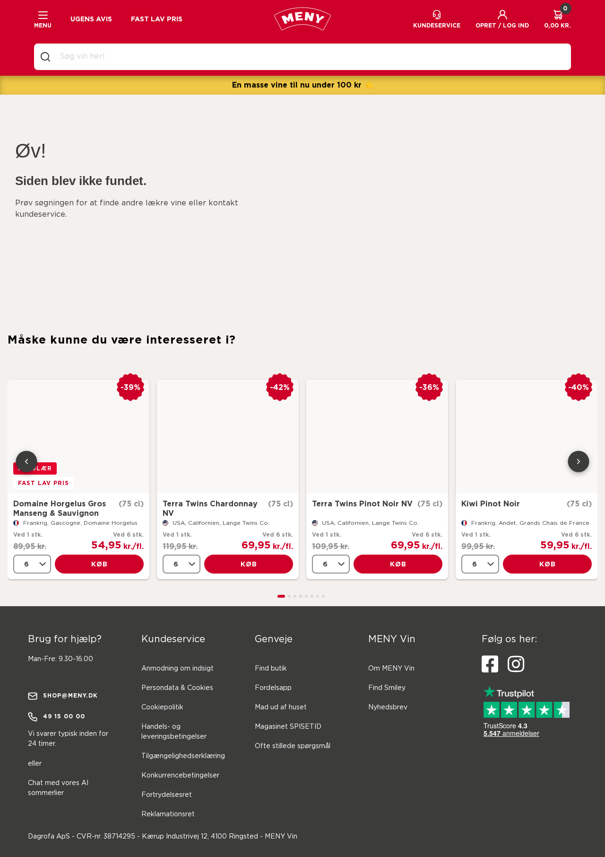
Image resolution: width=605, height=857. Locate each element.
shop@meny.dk (70, 695)
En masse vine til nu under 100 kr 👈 (302, 84)
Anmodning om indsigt (177, 668)
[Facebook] (490, 664)
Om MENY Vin (391, 668)
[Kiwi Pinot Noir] (526, 436)
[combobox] (310, 57)
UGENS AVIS (91, 19)
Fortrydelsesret (166, 795)
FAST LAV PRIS (156, 19)
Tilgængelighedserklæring (183, 756)
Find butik (271, 668)
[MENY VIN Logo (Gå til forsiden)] (302, 19)
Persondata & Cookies (177, 688)
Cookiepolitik (162, 707)
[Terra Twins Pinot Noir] (377, 436)
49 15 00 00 (64, 716)
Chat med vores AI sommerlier (58, 788)
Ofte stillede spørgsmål (292, 746)
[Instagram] (516, 664)
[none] (32, 564)
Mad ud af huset (281, 707)
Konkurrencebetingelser (180, 775)
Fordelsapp (273, 688)
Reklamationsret (168, 814)
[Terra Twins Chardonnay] (228, 436)
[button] (502, 19)
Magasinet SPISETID (288, 727)
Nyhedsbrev (387, 707)
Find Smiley (387, 688)
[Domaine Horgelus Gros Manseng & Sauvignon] (78, 436)
